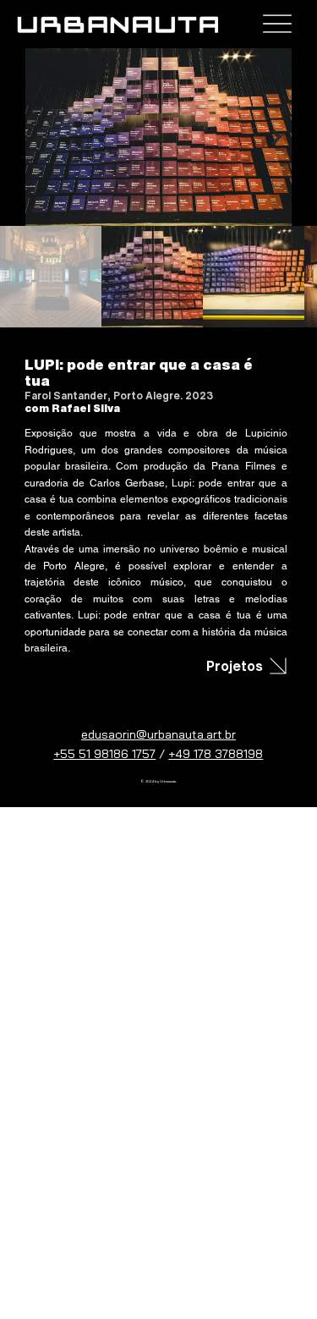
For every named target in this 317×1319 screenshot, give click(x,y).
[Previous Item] (40, 137)
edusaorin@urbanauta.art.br (158, 734)
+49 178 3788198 (215, 753)
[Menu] (277, 24)
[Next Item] (276, 137)
